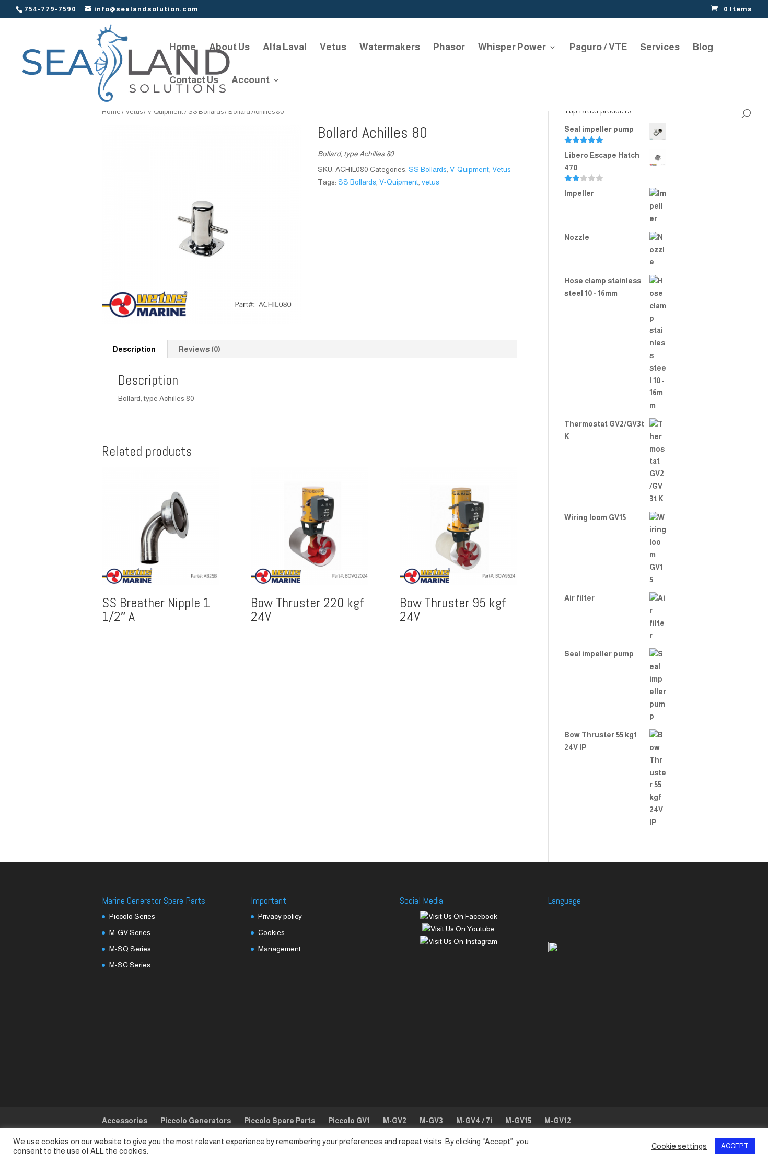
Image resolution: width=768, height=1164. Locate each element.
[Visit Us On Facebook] (458, 916)
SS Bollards (206, 112)
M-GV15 (518, 1120)
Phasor (449, 47)
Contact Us (193, 80)
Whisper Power (512, 47)
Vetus (333, 47)
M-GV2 (394, 1120)
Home (182, 47)
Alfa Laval (285, 47)
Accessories (124, 1120)
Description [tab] (134, 349)
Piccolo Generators (195, 1120)
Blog (703, 47)
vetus (430, 182)
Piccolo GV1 (349, 1120)
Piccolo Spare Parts (279, 1120)
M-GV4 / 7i (474, 1120)
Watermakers (389, 47)
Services (660, 47)
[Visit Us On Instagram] (458, 941)
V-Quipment (165, 112)
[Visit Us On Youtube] (458, 929)
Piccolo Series (132, 916)
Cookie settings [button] (679, 1146)
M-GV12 (557, 1120)
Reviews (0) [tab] (199, 349)
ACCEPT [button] (735, 1146)
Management (279, 948)
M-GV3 (431, 1120)
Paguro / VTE (598, 47)
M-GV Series (129, 932)
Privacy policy (280, 916)
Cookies (271, 932)
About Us (229, 47)
